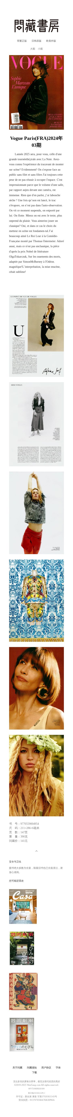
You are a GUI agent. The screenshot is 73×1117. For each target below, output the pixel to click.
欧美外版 (51, 40)
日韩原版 (36, 40)
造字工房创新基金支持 (36, 1089)
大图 (32, 48)
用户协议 (46, 1067)
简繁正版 (22, 40)
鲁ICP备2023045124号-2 (36, 1093)
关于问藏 (17, 1067)
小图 (40, 48)
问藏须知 (32, 1067)
